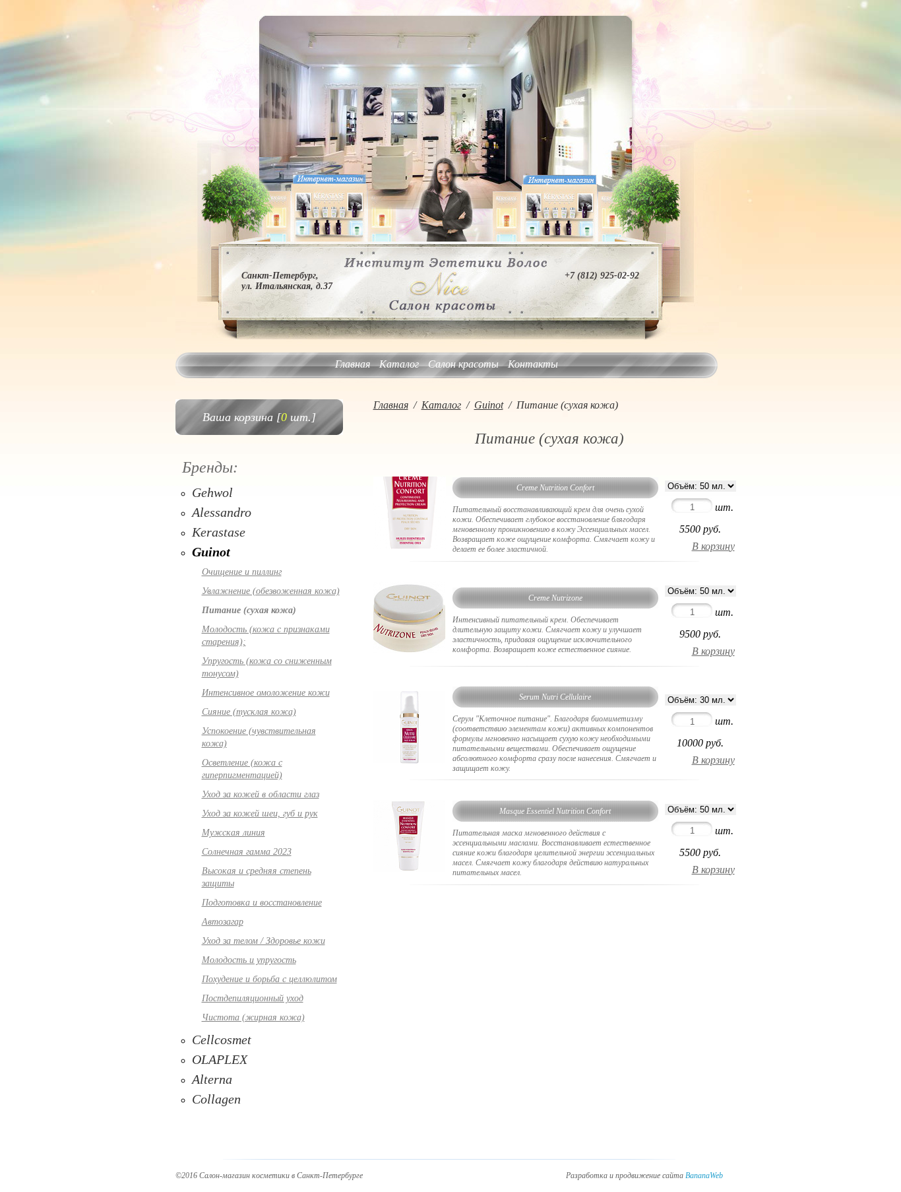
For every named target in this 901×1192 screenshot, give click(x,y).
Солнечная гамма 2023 (247, 852)
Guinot (211, 552)
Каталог (399, 364)
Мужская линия (233, 833)
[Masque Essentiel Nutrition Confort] (409, 869)
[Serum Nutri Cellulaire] (409, 760)
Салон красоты (463, 364)
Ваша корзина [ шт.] (259, 417)
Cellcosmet (221, 1039)
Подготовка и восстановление (262, 903)
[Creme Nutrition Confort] (409, 545)
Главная (352, 364)
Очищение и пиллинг (242, 572)
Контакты (533, 364)
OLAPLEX (219, 1059)
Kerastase (218, 532)
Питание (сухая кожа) (249, 610)
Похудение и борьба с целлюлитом (269, 979)
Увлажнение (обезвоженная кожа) (271, 591)
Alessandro (221, 512)
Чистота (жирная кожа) (253, 1017)
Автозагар (222, 922)
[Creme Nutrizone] (409, 650)
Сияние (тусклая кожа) (249, 712)
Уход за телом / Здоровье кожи (263, 941)
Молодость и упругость (249, 960)
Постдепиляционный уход (252, 998)
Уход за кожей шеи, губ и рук (260, 813)
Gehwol (212, 492)
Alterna (212, 1079)
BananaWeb (704, 1175)
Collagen (216, 1099)
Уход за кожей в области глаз (260, 794)
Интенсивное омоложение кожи (266, 693)
